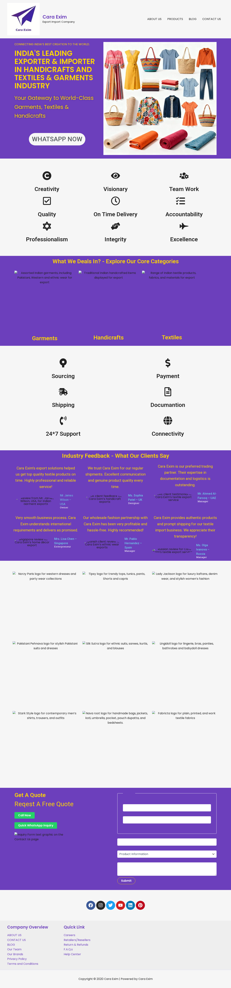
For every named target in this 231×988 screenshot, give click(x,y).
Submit (126, 881)
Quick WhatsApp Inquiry (35, 825)
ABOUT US (154, 19)
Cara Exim (55, 17)
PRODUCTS (175, 19)
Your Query (125, 860)
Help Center (72, 954)
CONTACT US (211, 19)
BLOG (193, 19)
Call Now (24, 815)
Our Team (14, 949)
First (125, 814)
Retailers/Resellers (77, 940)
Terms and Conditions (22, 964)
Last (125, 826)
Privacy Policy (17, 959)
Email (121, 836)
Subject (123, 848)
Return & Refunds (76, 945)
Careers (69, 935)
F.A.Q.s (68, 949)
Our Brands (15, 954)
